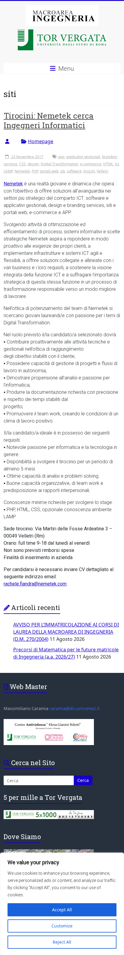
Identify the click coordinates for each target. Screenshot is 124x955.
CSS (22, 164)
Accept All (62, 909)
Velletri (102, 171)
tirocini (89, 171)
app (61, 156)
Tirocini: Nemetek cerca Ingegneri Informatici (49, 120)
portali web (49, 171)
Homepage (40, 141)
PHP (35, 171)
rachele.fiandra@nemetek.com (35, 584)
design (33, 164)
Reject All (62, 942)
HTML (108, 164)
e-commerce (90, 164)
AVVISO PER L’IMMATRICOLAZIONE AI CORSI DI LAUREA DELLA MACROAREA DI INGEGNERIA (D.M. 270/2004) (66, 631)
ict (117, 164)
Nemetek (22, 171)
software (74, 171)
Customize (62, 926)
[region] (62, 904)
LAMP (8, 171)
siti (62, 171)
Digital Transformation (59, 164)
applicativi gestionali (83, 156)
